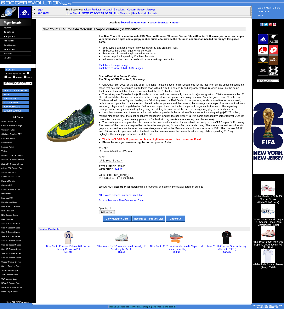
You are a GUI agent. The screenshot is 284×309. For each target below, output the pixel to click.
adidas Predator (92, 9)
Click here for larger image (113, 65)
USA (40, 9)
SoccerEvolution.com (133, 22)
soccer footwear (159, 22)
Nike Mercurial (122, 13)
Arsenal (107, 9)
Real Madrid (139, 13)
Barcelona (119, 9)
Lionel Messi (73, 13)
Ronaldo (152, 13)
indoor (175, 22)
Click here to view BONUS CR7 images (121, 68)
